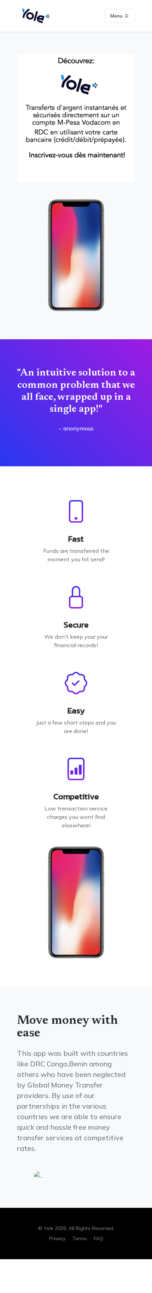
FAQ (98, 1238)
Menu (117, 16)
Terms (79, 1238)
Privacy (57, 1238)
